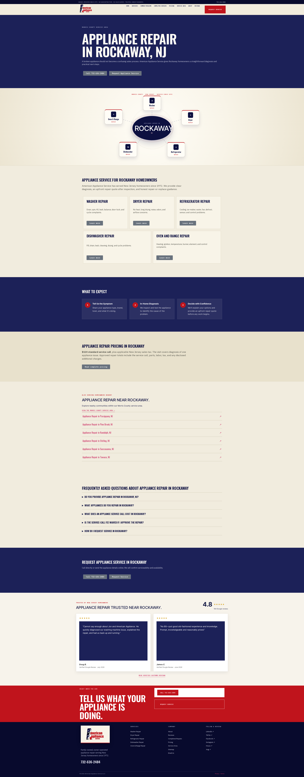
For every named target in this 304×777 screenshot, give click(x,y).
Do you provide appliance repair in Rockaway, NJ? (112, 497)
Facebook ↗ (210, 739)
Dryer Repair (134, 735)
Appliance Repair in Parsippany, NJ (152, 416)
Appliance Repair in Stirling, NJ (152, 441)
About (190, 6)
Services (135, 6)
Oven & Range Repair (137, 746)
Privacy (217, 774)
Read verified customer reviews (152, 675)
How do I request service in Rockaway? (106, 531)
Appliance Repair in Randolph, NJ (152, 432)
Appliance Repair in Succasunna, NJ (152, 449)
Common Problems (145, 6)
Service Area (181, 6)
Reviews (197, 6)
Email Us (171, 753)
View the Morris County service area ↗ (98, 410)
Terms (222, 774)
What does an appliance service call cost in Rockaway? (115, 514)
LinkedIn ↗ (210, 731)
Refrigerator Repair (137, 739)
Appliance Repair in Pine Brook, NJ (152, 424)
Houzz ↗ (209, 746)
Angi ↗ (208, 749)
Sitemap (171, 749)
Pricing (171, 6)
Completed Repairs (160, 6)
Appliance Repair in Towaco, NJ (152, 457)
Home (127, 6)
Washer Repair (135, 731)
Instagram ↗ (210, 742)
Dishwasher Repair (137, 742)
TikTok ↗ (209, 735)
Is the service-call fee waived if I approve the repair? (114, 522)
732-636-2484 (221, 2)
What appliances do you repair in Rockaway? (109, 505)
